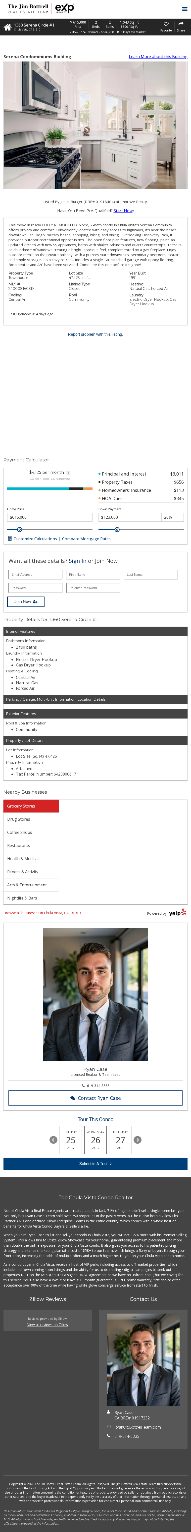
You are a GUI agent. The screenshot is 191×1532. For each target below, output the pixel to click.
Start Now (123, 210)
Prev (53, 1140)
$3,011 (177, 474)
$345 (179, 498)
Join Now (22, 602)
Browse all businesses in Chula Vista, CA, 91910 (42, 912)
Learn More (158, 56)
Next (138, 1140)
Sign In (78, 560)
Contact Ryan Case (99, 1098)
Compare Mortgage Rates (86, 538)
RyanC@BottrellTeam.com (137, 1427)
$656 (179, 482)
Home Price (15, 509)
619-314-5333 (98, 1085)
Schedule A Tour (93, 1163)
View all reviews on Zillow (47, 1324)
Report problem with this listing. (95, 334)
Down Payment (109, 509)
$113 (179, 490)
